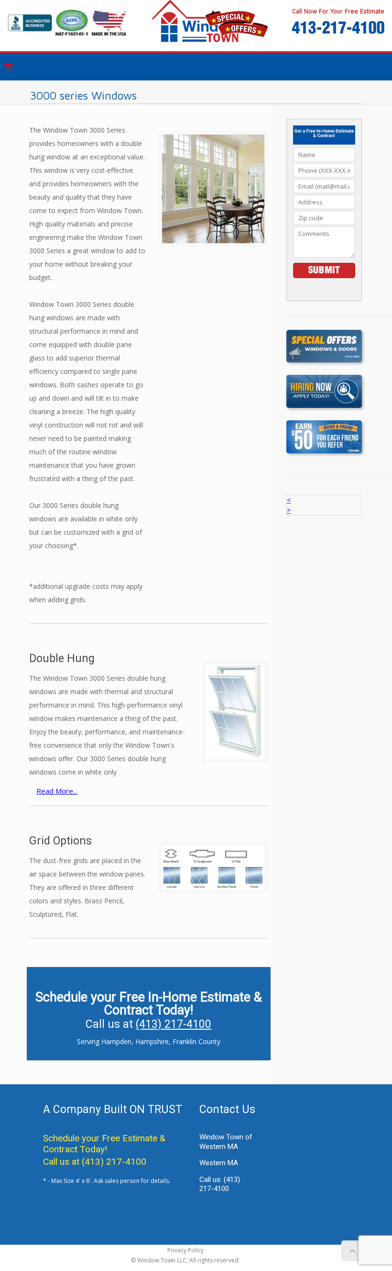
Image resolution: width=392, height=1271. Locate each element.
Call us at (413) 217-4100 (94, 1161)
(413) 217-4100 (173, 1024)
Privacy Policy (185, 1250)
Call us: (219, 1184)
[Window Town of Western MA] (196, 25)
